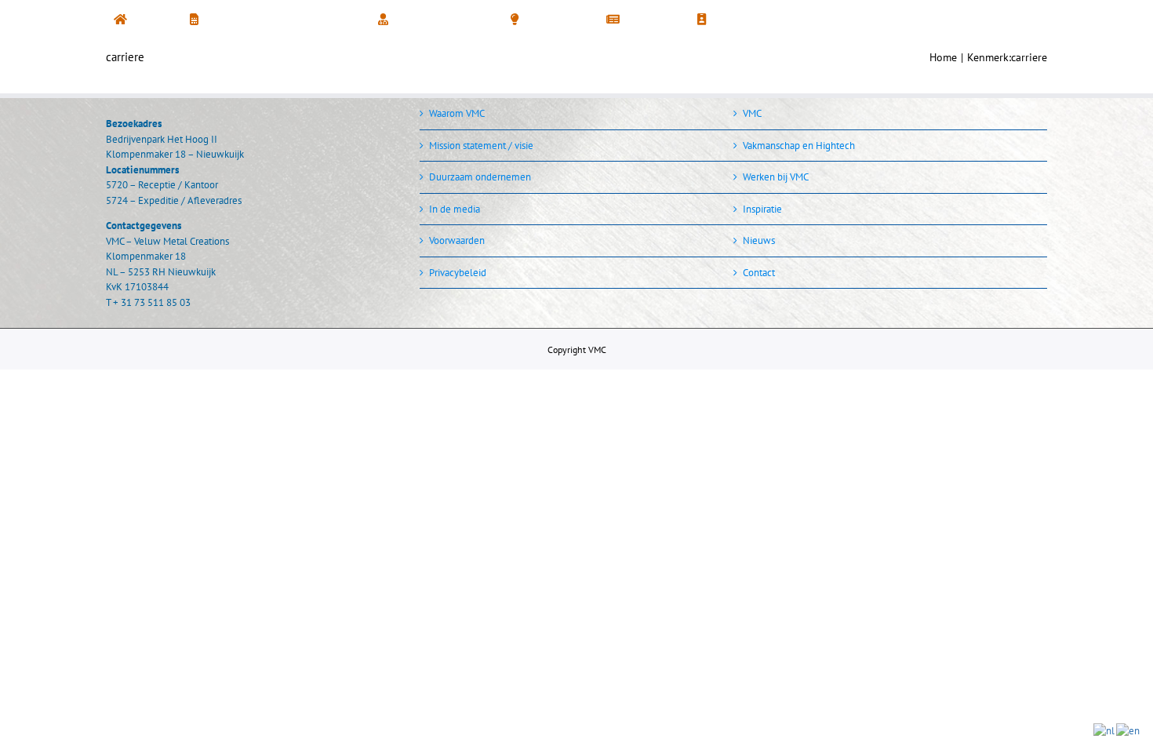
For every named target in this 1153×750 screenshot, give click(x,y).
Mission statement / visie (481, 145)
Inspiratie (762, 209)
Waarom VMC (457, 113)
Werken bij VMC (776, 177)
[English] (1128, 730)
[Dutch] (1104, 730)
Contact (759, 272)
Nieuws (759, 240)
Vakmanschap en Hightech (799, 145)
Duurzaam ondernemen (480, 177)
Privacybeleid (457, 272)
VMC (752, 113)
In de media (454, 209)
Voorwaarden (457, 240)
